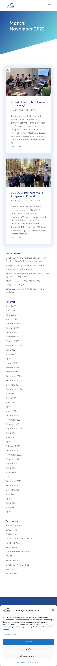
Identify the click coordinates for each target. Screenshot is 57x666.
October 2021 (12, 490)
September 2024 (14, 389)
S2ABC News (12, 556)
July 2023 (10, 433)
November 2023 (13, 420)
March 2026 (11, 319)
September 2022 (14, 463)
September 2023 (14, 428)
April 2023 (11, 441)
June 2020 (11, 507)
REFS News (11, 547)
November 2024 (14, 380)
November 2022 (14, 455)
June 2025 (11, 354)
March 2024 (11, 411)
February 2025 (13, 367)
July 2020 (10, 503)
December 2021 (13, 481)
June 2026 (11, 306)
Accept (28, 641)
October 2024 (12, 385)
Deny (28, 649)
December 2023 (13, 415)
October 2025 (12, 341)
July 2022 (10, 468)
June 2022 (11, 472)
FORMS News (31, 110)
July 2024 (10, 393)
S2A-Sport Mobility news (18, 551)
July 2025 (10, 350)
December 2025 (13, 332)
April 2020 (11, 511)
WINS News (11, 573)
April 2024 (11, 406)
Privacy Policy (34, 662)
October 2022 (12, 459)
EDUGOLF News (32, 200)
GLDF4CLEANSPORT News (19, 538)
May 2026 (10, 310)
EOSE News (11, 530)
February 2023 (13, 446)
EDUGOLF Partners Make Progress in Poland (27, 194)
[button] (53, 610)
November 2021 (13, 485)
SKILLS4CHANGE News (17, 565)
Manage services (10, 634)
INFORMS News (13, 543)
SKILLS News (12, 560)
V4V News (10, 569)
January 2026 (12, 328)
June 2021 (11, 494)
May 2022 (10, 476)
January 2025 (12, 371)
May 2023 (10, 437)
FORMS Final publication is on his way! (28, 103)
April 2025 (11, 358)
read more (16, 146)
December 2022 (14, 450)
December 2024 (14, 376)
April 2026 (11, 315)
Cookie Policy (21, 662)
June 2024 (11, 398)
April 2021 (10, 498)
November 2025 (13, 336)
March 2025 (11, 363)
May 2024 (10, 402)
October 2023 (12, 424)
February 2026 (13, 323)
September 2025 (14, 345)
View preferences (28, 656)
